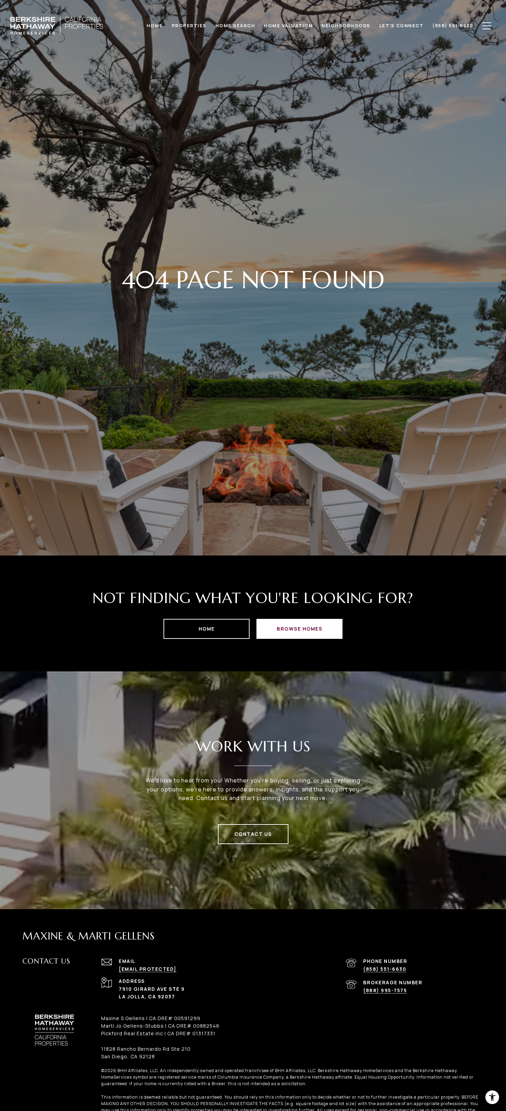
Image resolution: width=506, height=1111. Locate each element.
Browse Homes (299, 628)
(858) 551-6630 (384, 969)
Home (207, 628)
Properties (189, 25)
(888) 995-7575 (385, 990)
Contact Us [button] (253, 834)
